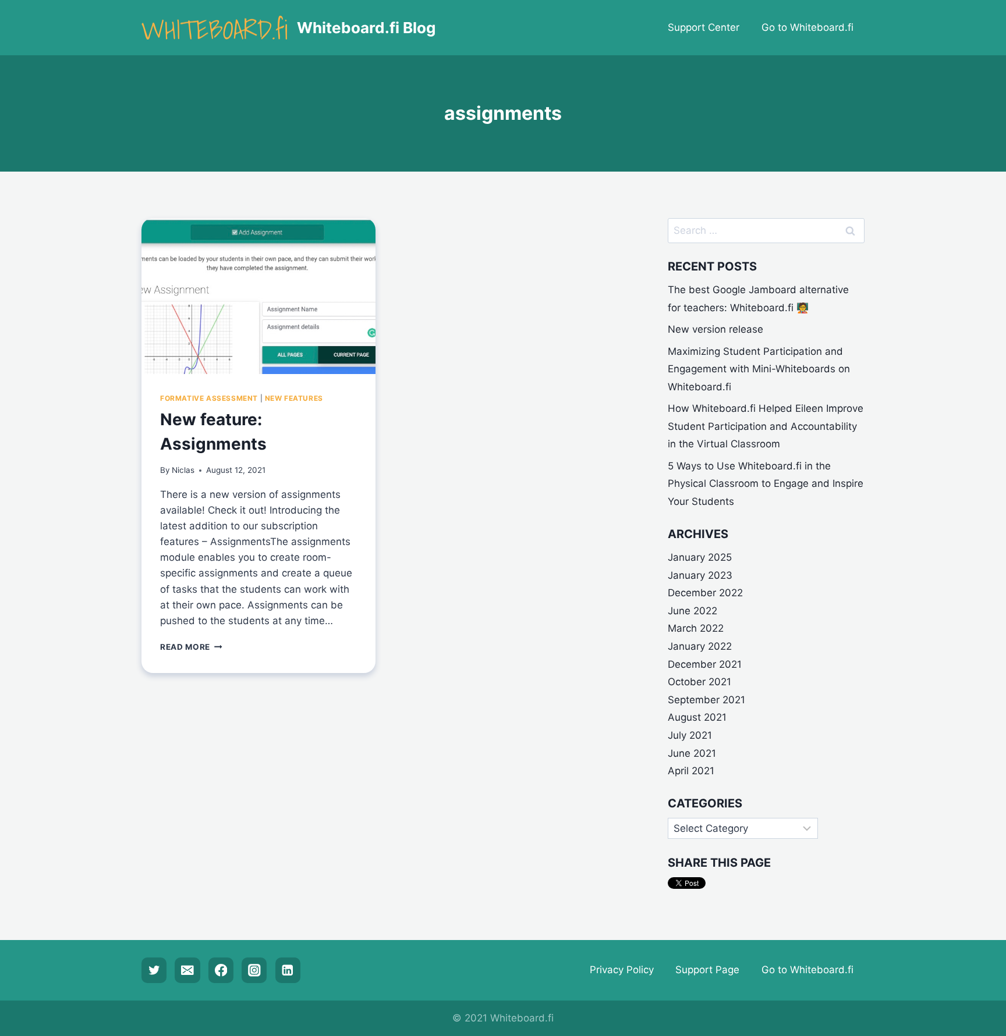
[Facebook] (220, 969)
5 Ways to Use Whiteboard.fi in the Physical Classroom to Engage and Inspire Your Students (765, 483)
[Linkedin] (287, 969)
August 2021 (697, 717)
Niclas (183, 470)
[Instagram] (254, 969)
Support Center (703, 27)
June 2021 (692, 753)
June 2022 (692, 611)
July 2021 (690, 735)
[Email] (187, 969)
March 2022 (696, 628)
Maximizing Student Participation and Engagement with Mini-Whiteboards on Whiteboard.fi (759, 369)
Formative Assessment (209, 398)
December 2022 (705, 593)
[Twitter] (154, 969)
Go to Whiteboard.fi (807, 27)
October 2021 (699, 682)
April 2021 (691, 771)
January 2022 (700, 646)
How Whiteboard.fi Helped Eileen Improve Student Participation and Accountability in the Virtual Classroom (765, 426)
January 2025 (700, 557)
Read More (191, 646)
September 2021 (706, 700)
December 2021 (705, 664)
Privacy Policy (622, 970)
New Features (294, 398)
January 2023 (700, 575)
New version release (715, 329)
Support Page (707, 970)
